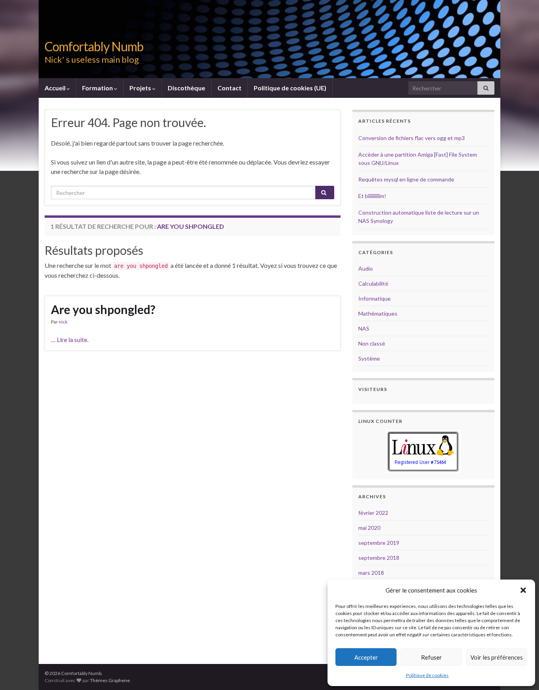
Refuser (431, 657)
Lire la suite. (72, 339)
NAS (363, 328)
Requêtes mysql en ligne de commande (406, 179)
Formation (98, 88)
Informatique (374, 298)
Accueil (56, 88)
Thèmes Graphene (110, 680)
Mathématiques (377, 313)
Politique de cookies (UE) (290, 88)
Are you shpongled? (103, 309)
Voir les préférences (496, 657)
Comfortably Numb (94, 46)
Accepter (366, 657)
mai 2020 (369, 527)
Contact (229, 88)
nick (63, 322)
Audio (365, 268)
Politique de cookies (427, 675)
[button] (523, 590)
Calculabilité (373, 283)
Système (369, 358)
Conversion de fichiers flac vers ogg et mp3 (411, 138)
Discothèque (186, 88)
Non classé (371, 343)
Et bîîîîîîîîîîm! (372, 196)
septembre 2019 (378, 542)
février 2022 (373, 512)
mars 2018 (371, 572)
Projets (140, 88)
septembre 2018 (378, 557)
